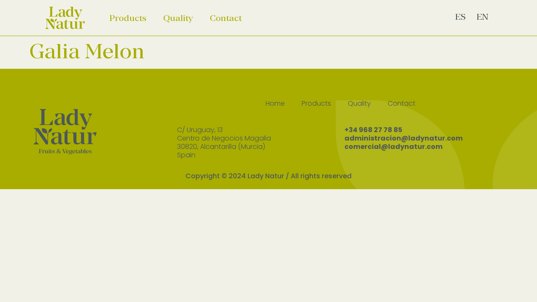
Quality (178, 18)
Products (127, 18)
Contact (226, 18)
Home (275, 103)
